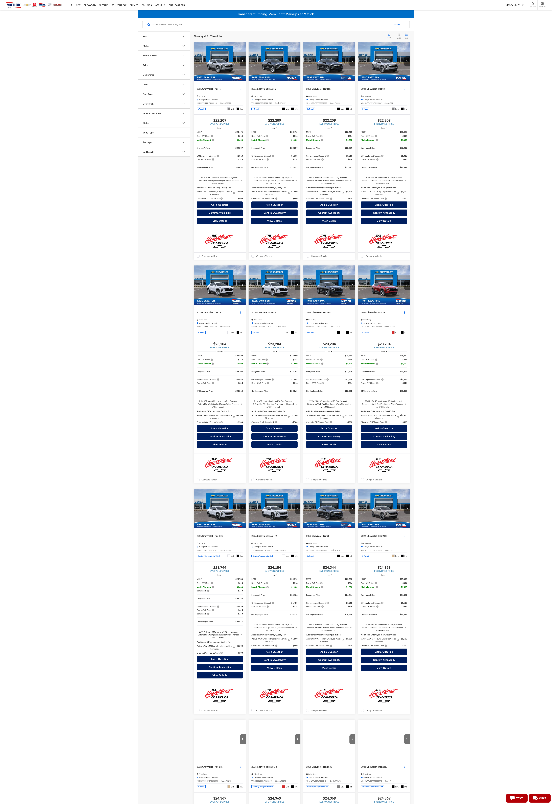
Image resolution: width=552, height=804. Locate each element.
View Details (219, 221)
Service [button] (134, 5)
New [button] (78, 5)
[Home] (71, 5)
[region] (220, 165)
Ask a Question (220, 205)
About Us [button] (160, 5)
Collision (147, 5)
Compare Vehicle (209, 256)
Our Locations (177, 5)
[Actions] (240, 88)
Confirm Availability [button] (220, 213)
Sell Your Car (119, 5)
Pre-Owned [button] (90, 5)
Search (397, 24)
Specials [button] (103, 5)
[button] (243, 61)
